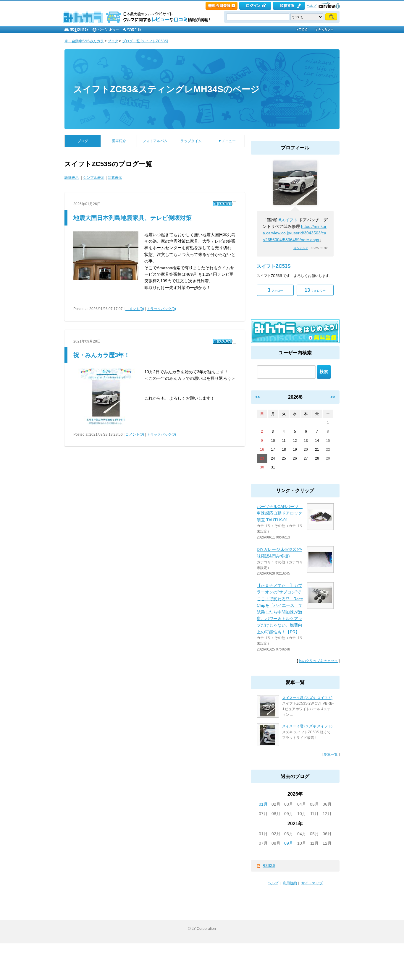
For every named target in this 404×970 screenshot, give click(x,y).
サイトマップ (312, 883)
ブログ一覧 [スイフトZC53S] (145, 41)
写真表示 (115, 178)
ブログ (113, 41)
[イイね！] (222, 203)
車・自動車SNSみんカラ (84, 41)
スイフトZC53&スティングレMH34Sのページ (166, 89)
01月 (263, 804)
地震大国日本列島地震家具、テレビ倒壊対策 (132, 218)
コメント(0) (134, 309)
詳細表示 (71, 178)
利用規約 (290, 883)
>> (332, 397)
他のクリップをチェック (318, 661)
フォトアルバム (155, 141)
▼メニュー (227, 141)
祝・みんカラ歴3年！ (101, 355)
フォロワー (315, 290)
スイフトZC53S (274, 266)
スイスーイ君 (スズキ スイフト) (307, 698)
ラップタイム (191, 141)
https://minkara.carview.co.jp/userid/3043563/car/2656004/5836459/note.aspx (295, 233)
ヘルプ (311, 5)
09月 (288, 843)
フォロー (275, 290)
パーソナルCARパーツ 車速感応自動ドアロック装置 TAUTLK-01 (280, 513)
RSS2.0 (269, 866)
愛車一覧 (331, 754)
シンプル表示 (93, 178)
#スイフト (288, 220)
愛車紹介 (119, 141)
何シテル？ (300, 248)
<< (257, 397)
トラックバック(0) (161, 309)
